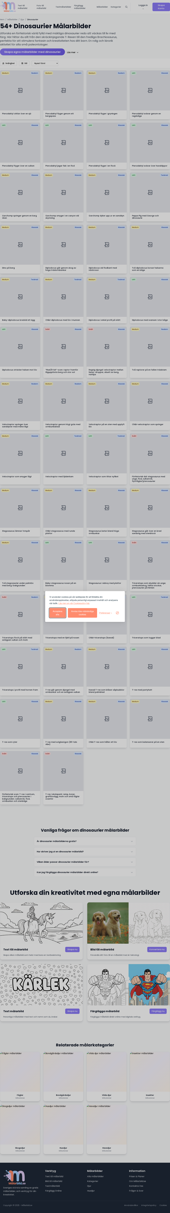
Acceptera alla (57, 613)
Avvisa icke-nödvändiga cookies (82, 613)
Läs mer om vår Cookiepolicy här (73, 603)
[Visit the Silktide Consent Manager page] (117, 613)
